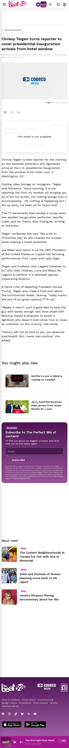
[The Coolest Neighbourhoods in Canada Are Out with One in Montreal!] (9, 554)
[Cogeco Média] (46, 688)
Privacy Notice (37, 472)
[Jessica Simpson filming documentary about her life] (9, 597)
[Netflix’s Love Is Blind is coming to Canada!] (17, 380)
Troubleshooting (45, 700)
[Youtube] (35, 714)
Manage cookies (9, 703)
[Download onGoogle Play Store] (35, 724)
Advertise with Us (10, 706)
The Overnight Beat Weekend (41, 740)
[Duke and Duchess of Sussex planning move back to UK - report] (9, 575)
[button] (15, 742)
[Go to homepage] (18, 6)
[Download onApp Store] (12, 724)
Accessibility (25, 703)
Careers (54, 703)
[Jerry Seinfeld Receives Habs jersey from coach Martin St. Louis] (17, 406)
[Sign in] (64, 4)
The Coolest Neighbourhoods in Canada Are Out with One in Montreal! (42, 556)
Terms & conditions (11, 700)
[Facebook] (5, 112)
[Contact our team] (50, 4)
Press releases (40, 703)
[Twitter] (11, 112)
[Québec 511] (64, 690)
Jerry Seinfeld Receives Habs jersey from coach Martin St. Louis (46, 405)
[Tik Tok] (15, 714)
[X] (28, 714)
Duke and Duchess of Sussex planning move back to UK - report (40, 578)
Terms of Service (19, 478)
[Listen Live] (38, 4)
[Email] (18, 112)
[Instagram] (9, 714)
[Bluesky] (22, 714)
